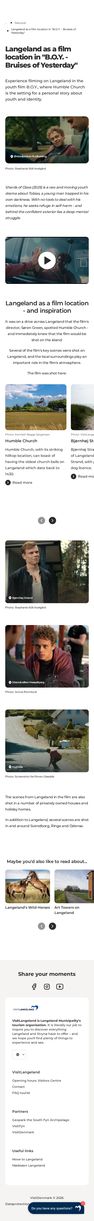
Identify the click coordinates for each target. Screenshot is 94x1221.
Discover (20, 22)
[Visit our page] (34, 986)
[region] (47, 260)
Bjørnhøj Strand (22, 597)
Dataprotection (17, 1204)
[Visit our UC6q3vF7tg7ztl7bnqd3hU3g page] (60, 986)
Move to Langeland (27, 1159)
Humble (17, 767)
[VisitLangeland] (25, 1008)
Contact (18, 1087)
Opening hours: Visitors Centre (36, 1081)
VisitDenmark (23, 1132)
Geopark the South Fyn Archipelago (40, 1120)
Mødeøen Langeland (28, 1165)
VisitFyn (18, 1126)
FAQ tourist (21, 1093)
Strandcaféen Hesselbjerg (28, 682)
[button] (35, 459)
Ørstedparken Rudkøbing (30, 156)
